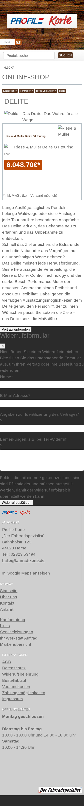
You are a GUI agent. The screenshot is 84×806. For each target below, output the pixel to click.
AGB (6, 662)
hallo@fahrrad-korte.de (23, 560)
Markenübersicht (15, 644)
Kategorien (8, 90)
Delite (62, 90)
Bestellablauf (14, 680)
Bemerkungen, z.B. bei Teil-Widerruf (33, 439)
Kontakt (7, 42)
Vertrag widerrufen (16, 329)
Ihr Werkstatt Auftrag (18, 638)
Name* (6, 376)
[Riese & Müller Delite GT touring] (69, 131)
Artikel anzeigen (26, 158)
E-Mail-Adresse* (15, 395)
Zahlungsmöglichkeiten (23, 693)
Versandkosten (16, 686)
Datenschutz (14, 668)
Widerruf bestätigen (16, 502)
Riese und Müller (45, 90)
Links (5, 625)
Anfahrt (6, 609)
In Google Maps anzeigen (26, 573)
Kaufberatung (12, 619)
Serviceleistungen (16, 632)
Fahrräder (25, 90)
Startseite (8, 590)
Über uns (8, 597)
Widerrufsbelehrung (20, 674)
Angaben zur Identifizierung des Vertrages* (39, 414)
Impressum (12, 699)
